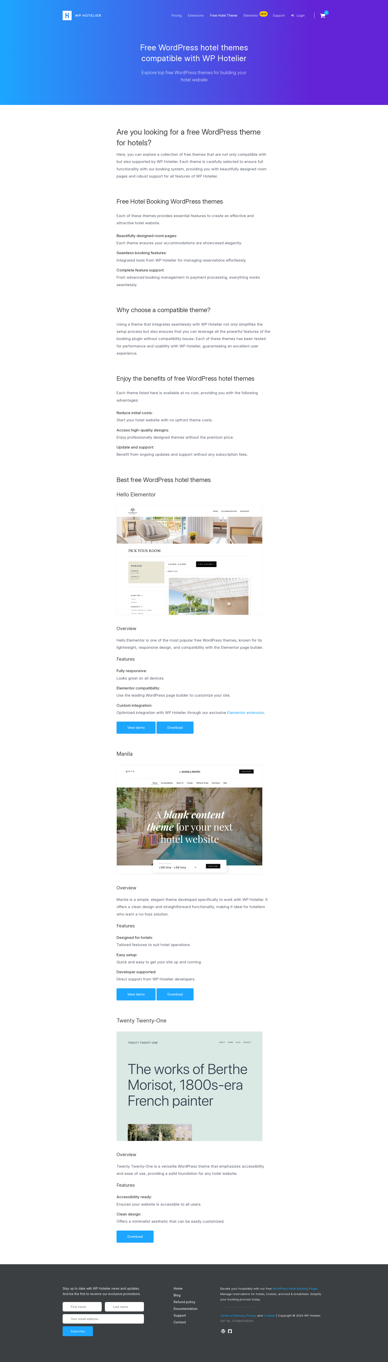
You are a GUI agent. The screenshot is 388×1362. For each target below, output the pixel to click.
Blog (177, 1295)
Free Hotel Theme (223, 15)
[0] (319, 15)
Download (175, 727)
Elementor (255, 14)
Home (178, 1288)
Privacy (251, 1315)
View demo (136, 727)
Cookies (269, 1315)
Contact (180, 1322)
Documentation (186, 1309)
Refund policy (184, 1302)
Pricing (177, 15)
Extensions (196, 15)
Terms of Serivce (232, 1315)
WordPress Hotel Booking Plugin (295, 1288)
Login (300, 15)
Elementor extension (245, 712)
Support (279, 15)
